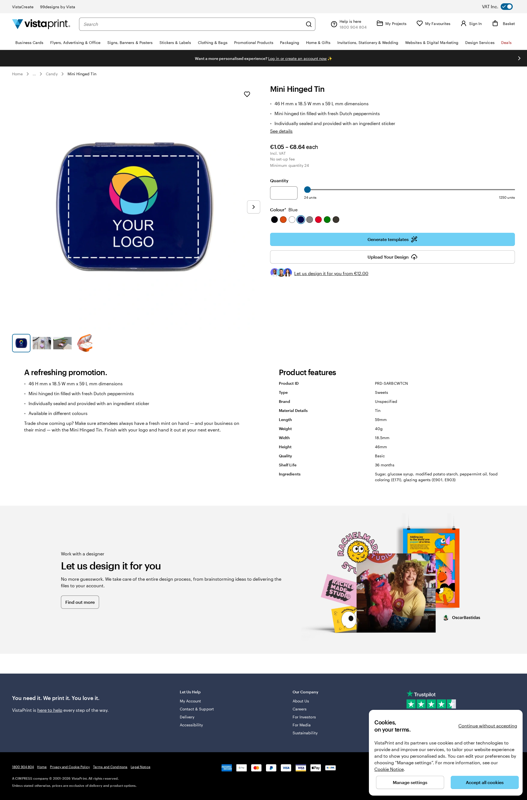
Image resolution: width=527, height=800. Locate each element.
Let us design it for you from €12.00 (331, 273)
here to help (49, 710)
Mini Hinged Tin (82, 73)
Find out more (80, 602)
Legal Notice (140, 767)
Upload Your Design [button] (388, 256)
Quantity (279, 180)
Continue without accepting (487, 725)
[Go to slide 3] (62, 343)
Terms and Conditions (110, 767)
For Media (302, 725)
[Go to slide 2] (42, 343)
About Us (301, 701)
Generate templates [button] (388, 239)
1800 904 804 (23, 767)
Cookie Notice (389, 769)
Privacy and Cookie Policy (70, 767)
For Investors (304, 717)
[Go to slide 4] (83, 343)
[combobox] (193, 24)
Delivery (187, 717)
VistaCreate (22, 6)
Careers (300, 709)
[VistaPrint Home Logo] (41, 24)
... (34, 74)
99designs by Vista (57, 6)
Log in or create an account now (297, 58)
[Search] (308, 24)
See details (281, 131)
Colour (284, 209)
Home (17, 73)
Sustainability (305, 732)
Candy (51, 73)
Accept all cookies (485, 782)
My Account (190, 701)
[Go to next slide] (519, 58)
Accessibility (191, 725)
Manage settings (410, 782)
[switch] (502, 6)
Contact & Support (197, 709)
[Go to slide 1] (21, 343)
